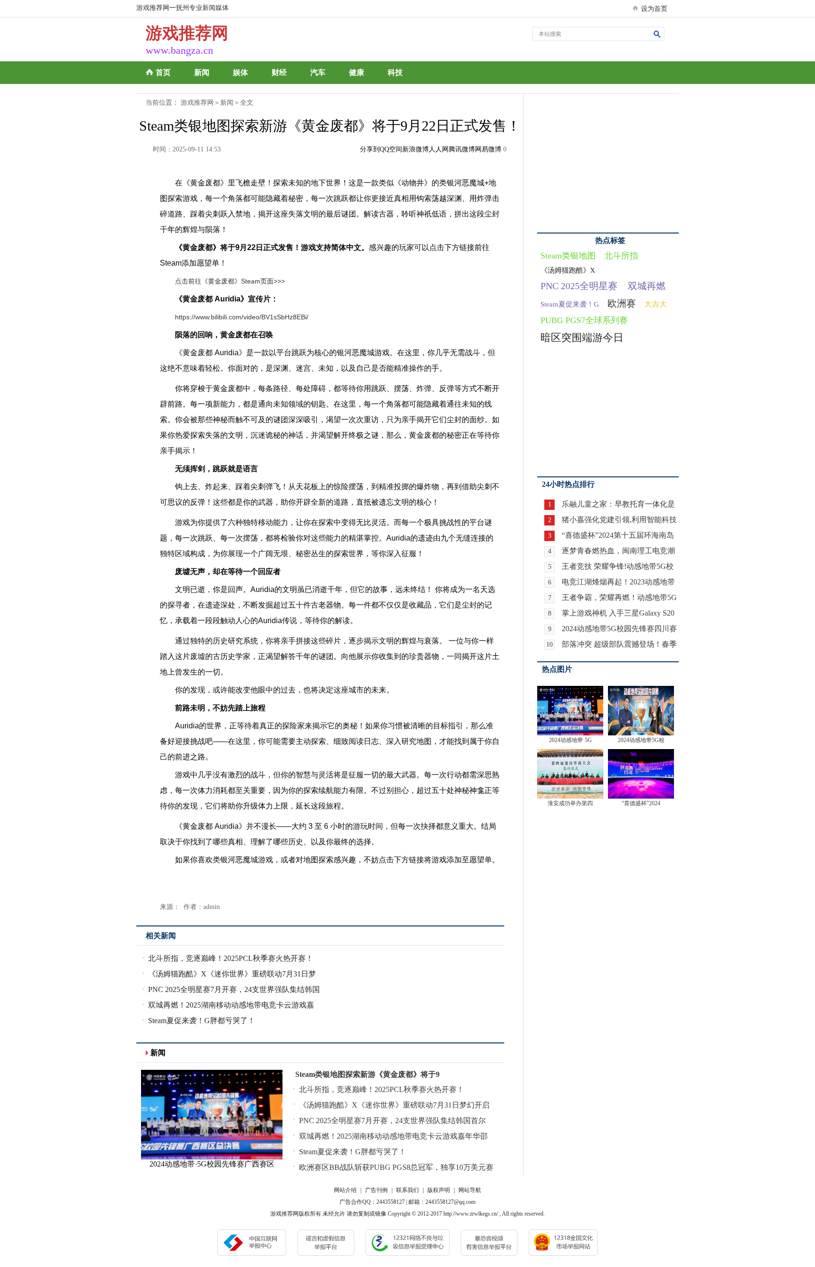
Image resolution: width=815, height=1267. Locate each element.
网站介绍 (345, 1190)
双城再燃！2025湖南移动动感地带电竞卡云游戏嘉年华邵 (393, 1136)
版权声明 (438, 1190)
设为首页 (654, 8)
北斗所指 (621, 255)
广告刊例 (376, 1190)
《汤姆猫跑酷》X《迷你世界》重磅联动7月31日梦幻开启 (394, 1105)
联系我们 (407, 1190)
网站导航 (469, 1190)
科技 (395, 72)
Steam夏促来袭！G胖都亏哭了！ (201, 1021)
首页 (163, 72)
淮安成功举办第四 (570, 803)
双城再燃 (646, 286)
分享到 (370, 149)
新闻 (201, 72)
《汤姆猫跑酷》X (568, 270)
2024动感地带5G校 (641, 740)
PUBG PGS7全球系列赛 (584, 320)
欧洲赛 (621, 303)
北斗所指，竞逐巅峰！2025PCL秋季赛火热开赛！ (230, 958)
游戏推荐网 (197, 102)
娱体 (240, 72)
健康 (356, 72)
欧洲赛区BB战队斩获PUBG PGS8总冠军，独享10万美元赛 (396, 1167)
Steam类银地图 (568, 255)
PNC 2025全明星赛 (579, 286)
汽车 (317, 72)
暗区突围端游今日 (582, 337)
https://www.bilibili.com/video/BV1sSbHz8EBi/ (241, 317)
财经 (279, 72)
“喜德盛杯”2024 (641, 803)
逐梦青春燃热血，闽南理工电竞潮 (618, 551)
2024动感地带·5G (570, 740)
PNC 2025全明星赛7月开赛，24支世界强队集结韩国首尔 (392, 1121)
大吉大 (655, 304)
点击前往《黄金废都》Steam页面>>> (230, 281)
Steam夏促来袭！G (570, 304)
